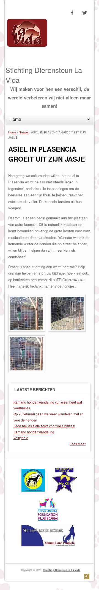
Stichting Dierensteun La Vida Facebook (72, 12)
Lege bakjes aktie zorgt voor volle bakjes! (44, 425)
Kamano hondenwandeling (33, 432)
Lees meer (78, 443)
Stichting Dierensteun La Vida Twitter (84, 12)
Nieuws (24, 132)
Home (12, 132)
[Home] (27, 45)
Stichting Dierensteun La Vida (61, 570)
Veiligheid (20, 437)
